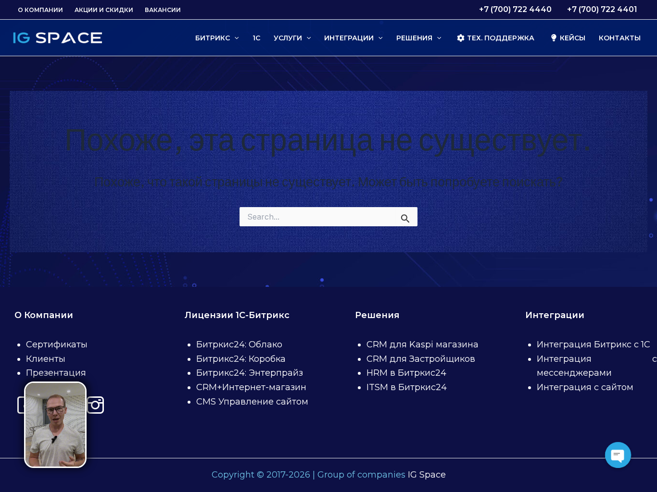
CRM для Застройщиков (420, 359)
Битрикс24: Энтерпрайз (249, 373)
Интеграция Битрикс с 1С (593, 344)
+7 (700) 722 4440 (515, 9)
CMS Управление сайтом (252, 401)
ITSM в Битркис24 (406, 387)
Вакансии (163, 9)
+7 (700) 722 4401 (602, 9)
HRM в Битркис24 (406, 373)
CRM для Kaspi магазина (422, 344)
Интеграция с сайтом (585, 387)
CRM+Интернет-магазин (251, 387)
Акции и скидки (104, 9)
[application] (234, 38)
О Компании (40, 9)
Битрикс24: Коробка (241, 359)
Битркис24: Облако (239, 344)
